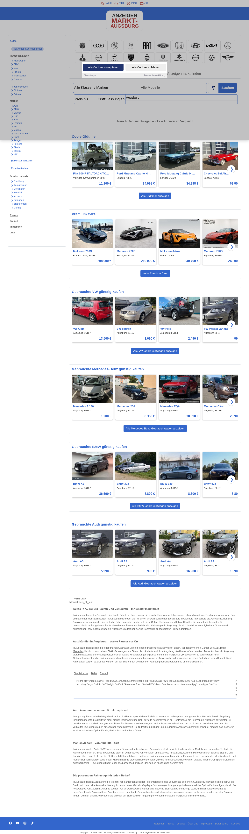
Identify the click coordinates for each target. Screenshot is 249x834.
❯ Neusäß (16, 192)
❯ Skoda (15, 147)
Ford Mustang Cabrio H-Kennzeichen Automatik (133, 174)
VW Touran (124, 328)
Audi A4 (165, 561)
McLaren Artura (170, 251)
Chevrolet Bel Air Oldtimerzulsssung (216, 174)
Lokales (181, 823)
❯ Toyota (16, 151)
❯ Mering (16, 207)
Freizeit (14, 221)
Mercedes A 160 (83, 406)
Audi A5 (78, 561)
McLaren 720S (126, 251)
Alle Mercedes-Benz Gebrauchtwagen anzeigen (155, 428)
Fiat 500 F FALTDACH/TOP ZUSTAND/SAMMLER (90, 174)
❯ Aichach (16, 196)
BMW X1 (78, 483)
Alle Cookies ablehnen (146, 67)
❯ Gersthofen (18, 188)
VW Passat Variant (216, 328)
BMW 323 (123, 483)
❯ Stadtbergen (19, 203)
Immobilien (16, 226)
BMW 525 (210, 483)
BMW (223, 648)
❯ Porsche (16, 144)
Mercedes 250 (126, 406)
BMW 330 (166, 483)
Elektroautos (212, 615)
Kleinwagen (163, 615)
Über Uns (193, 823)
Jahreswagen (178, 615)
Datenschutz (221, 823)
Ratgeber (159, 823)
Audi (216, 648)
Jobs (12, 232)
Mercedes (78, 651)
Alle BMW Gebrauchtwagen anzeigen (155, 505)
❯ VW (14, 154)
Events (14, 215)
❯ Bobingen (17, 200)
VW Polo (165, 328)
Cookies (235, 823)
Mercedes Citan (214, 406)
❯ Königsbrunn (19, 185)
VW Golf (78, 328)
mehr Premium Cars (155, 273)
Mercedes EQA (170, 406)
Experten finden (19, 168)
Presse (170, 823)
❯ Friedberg (17, 181)
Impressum (206, 823)
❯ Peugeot (17, 140)
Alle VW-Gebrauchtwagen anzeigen (155, 350)
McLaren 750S (82, 251)
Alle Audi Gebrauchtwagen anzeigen (155, 583)
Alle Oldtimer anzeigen (155, 195)
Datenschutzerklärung (154, 75)
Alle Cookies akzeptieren (103, 67)
